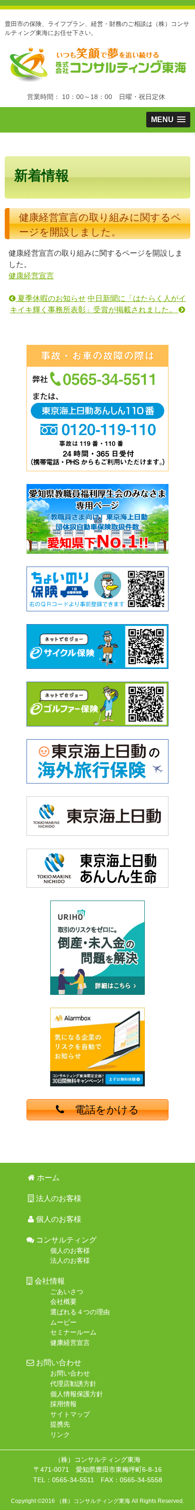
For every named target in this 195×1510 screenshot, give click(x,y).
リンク (60, 1434)
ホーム (43, 145)
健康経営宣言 (31, 276)
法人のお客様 (121, 145)
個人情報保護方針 (76, 1394)
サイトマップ (70, 1414)
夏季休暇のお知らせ (51, 298)
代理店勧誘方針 (73, 1383)
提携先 (60, 1424)
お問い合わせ (70, 1373)
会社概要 (63, 1301)
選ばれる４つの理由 (80, 1312)
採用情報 (63, 1404)
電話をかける (101, 1110)
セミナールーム (73, 1332)
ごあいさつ (66, 1291)
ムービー (63, 1322)
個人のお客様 (57, 1219)
